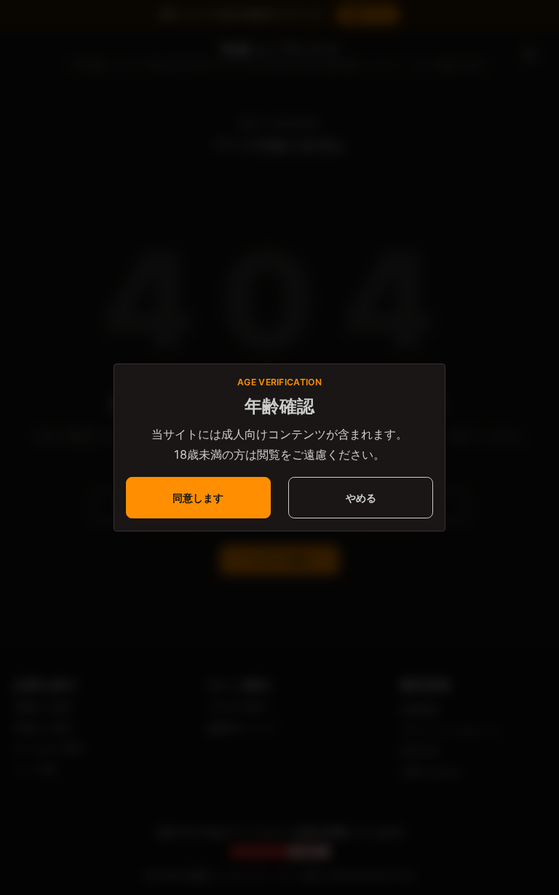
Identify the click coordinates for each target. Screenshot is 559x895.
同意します (198, 497)
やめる (361, 497)
